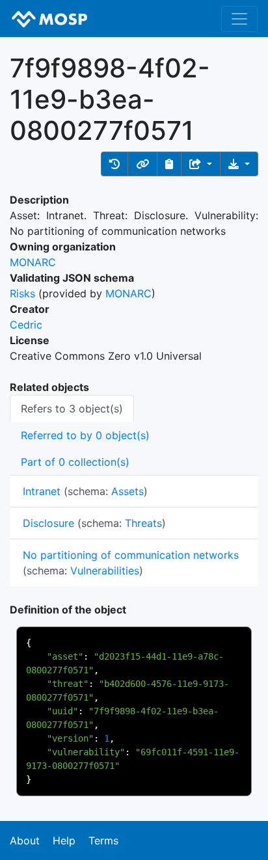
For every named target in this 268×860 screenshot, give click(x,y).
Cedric (26, 324)
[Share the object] (201, 164)
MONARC (33, 262)
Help (64, 840)
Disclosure (48, 523)
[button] (114, 164)
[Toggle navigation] (239, 19)
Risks (22, 293)
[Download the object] (239, 164)
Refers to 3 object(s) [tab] (72, 408)
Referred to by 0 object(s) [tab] (85, 435)
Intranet (41, 491)
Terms (103, 840)
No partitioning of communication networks (131, 554)
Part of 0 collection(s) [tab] (75, 461)
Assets (127, 491)
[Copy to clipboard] (169, 164)
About (25, 840)
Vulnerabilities (104, 570)
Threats (143, 523)
